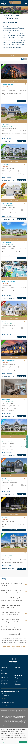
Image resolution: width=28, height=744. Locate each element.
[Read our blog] (21, 676)
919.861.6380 (4, 705)
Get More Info (26, 442)
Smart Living (17, 667)
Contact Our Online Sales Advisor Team (14, 647)
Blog (15, 677)
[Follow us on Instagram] (15, 676)
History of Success (5, 683)
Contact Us (17, 678)
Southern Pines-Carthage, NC (7, 671)
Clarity (16, 669)
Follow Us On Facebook (8, 22)
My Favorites (17, 683)
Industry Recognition (5, 684)
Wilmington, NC (4, 673)
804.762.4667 (4, 698)
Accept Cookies (23, 742)
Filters (13, 55)
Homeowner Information (20, 680)
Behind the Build (4, 677)
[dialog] (14, 736)
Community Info (14, 81)
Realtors (16, 681)
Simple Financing (4, 680)
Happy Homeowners (5, 681)
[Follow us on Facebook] (17, 676)
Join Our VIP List (14, 529)
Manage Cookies (4, 742)
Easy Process (3, 678)
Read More (18, 47)
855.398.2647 (16, 653)
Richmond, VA (4, 667)
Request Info (21, 101)
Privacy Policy (3, 726)
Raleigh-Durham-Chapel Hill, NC (6, 669)
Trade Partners (18, 684)
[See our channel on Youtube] (19, 676)
